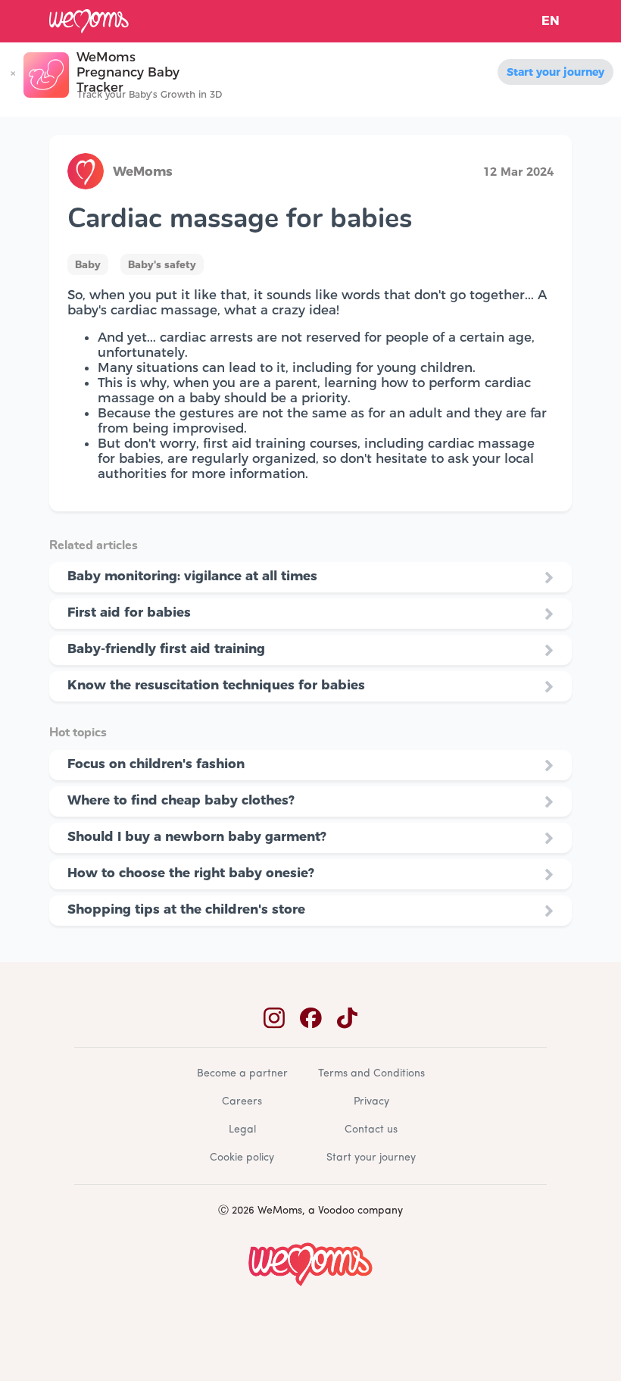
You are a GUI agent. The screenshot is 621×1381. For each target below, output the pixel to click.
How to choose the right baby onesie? (190, 872)
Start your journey (555, 72)
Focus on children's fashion (156, 763)
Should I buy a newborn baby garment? (196, 836)
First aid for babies (129, 612)
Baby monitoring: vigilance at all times (192, 575)
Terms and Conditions (371, 1073)
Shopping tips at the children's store (186, 909)
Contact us (371, 1130)
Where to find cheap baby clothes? (181, 800)
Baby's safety (162, 264)
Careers (242, 1102)
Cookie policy (242, 1158)
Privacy (371, 1102)
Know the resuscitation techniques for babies (216, 684)
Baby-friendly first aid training (166, 648)
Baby (88, 264)
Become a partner (242, 1073)
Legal (242, 1130)
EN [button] (550, 21)
